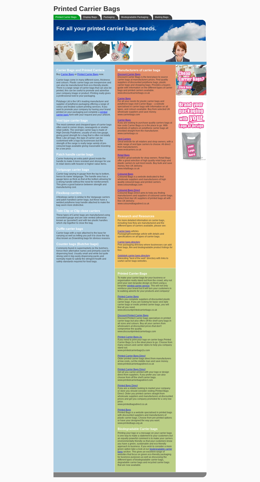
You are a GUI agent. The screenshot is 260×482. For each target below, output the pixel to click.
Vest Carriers (124, 139)
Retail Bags (124, 155)
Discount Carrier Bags (129, 74)
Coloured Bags (125, 174)
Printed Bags (124, 409)
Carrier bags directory (129, 242)
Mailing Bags (161, 17)
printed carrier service (138, 285)
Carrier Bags (67, 74)
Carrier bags (124, 231)
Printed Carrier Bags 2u (130, 337)
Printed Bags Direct (128, 385)
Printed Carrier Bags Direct (131, 355)
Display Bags (90, 17)
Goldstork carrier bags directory (134, 255)
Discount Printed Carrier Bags (133, 315)
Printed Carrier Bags (66, 17)
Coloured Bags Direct (129, 190)
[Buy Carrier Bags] (191, 95)
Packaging (109, 17)
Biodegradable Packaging (134, 17)
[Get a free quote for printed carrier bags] (191, 160)
